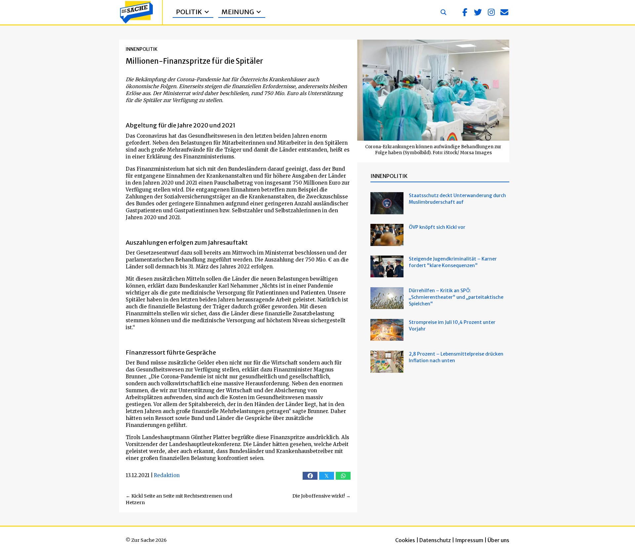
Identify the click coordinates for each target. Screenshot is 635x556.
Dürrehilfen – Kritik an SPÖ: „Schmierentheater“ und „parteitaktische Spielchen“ (456, 297)
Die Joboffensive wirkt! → (321, 496)
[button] (465, 12)
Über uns (498, 540)
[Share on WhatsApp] (343, 476)
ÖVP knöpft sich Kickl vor (437, 227)
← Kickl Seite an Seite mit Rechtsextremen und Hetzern (179, 499)
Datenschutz (435, 540)
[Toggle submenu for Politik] (207, 12)
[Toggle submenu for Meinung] (259, 12)
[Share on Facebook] (310, 476)
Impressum (469, 540)
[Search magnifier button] (443, 12)
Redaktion (167, 475)
